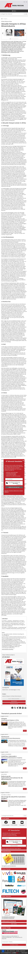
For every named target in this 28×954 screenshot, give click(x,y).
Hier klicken (15, 483)
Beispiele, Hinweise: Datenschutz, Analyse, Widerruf (14, 491)
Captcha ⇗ (19, 484)
